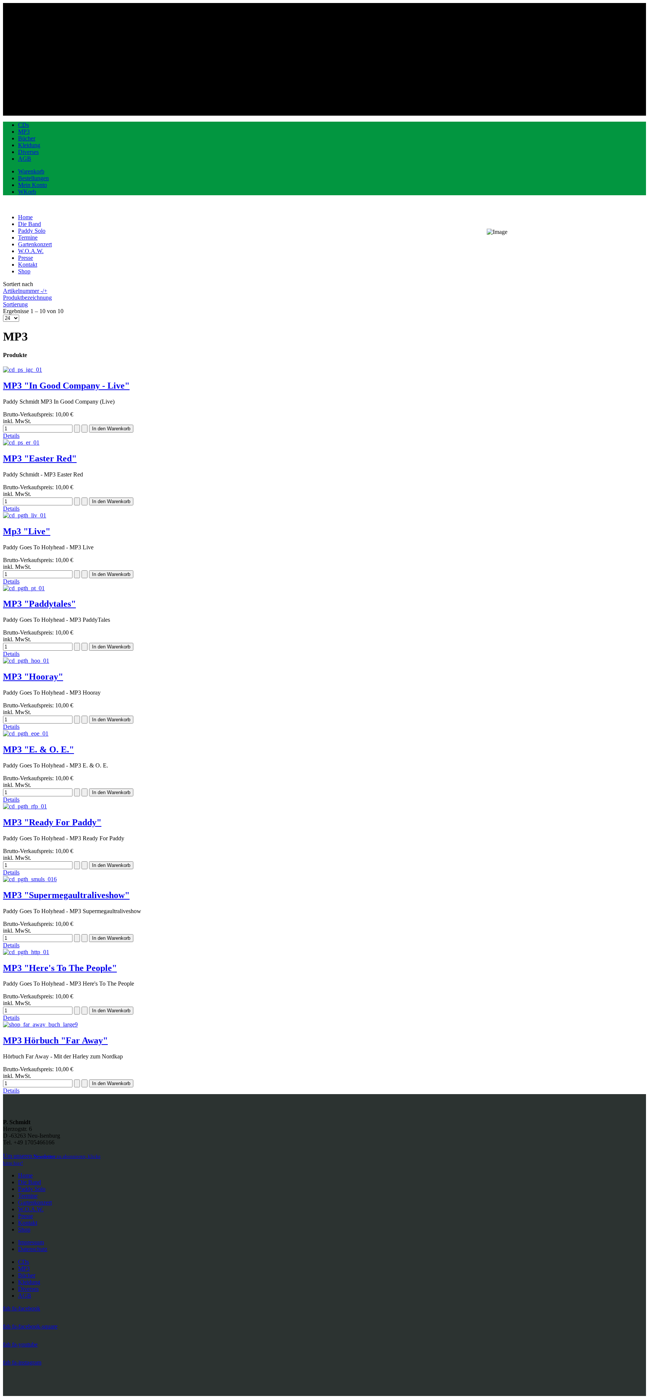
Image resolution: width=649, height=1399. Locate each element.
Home (25, 1175)
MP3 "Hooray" (33, 676)
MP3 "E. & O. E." (38, 749)
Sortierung (15, 304)
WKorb (27, 191)
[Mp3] (24, 515)
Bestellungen (33, 178)
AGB (24, 158)
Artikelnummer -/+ (25, 291)
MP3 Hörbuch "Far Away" (55, 1040)
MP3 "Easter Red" (40, 458)
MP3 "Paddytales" (39, 604)
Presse (25, 1216)
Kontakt (27, 1223)
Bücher (26, 138)
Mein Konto (32, 185)
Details (11, 436)
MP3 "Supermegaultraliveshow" (66, 895)
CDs (23, 125)
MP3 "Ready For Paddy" (52, 822)
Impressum (31, 1242)
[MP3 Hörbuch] (40, 1024)
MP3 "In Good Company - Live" (66, 385)
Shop (24, 1229)
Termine (28, 1195)
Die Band (29, 1182)
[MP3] (22, 369)
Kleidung (29, 145)
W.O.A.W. (31, 1209)
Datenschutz (32, 1249)
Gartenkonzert (35, 1202)
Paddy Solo (31, 1189)
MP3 (24, 131)
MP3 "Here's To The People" (60, 968)
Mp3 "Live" (26, 531)
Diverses (28, 152)
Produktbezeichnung (27, 297)
